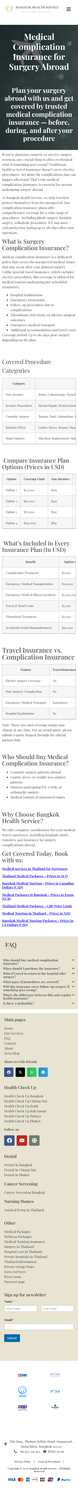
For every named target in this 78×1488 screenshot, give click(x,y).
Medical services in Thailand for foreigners (34, 868)
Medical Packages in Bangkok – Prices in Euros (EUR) (38, 897)
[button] (68, 9)
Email (9, 1320)
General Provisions (49, 1461)
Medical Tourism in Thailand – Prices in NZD (36, 913)
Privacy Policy (23, 1461)
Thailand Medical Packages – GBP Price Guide (37, 906)
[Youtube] (22, 1140)
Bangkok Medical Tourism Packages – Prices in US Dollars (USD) (37, 922)
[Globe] (34, 1140)
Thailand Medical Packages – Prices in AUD (35, 876)
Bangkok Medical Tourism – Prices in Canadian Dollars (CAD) (38, 885)
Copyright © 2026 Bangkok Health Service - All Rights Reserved (39, 1470)
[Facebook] (9, 1140)
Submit (12, 1338)
